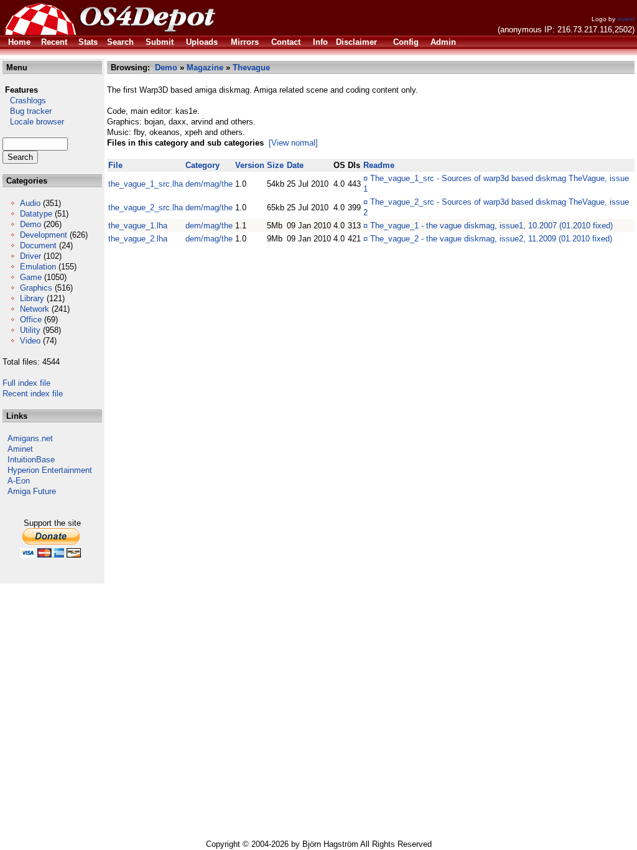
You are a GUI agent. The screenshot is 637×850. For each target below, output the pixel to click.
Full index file (26, 383)
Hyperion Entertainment (49, 470)
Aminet (20, 449)
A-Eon (18, 480)
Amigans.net (30, 438)
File (115, 165)
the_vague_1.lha (137, 225)
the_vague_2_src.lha (145, 207)
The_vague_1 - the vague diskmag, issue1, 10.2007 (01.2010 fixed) (491, 225)
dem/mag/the (209, 184)
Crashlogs (24, 100)
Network (34, 309)
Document (38, 245)
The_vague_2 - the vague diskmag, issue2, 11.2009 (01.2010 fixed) (491, 238)
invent (626, 19)
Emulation (38, 266)
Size (275, 165)
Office (31, 319)
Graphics (36, 287)
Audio (30, 203)
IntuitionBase (31, 459)
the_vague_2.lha (137, 238)
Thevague (251, 67)
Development (43, 235)
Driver (30, 256)
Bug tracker (27, 111)
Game (31, 277)
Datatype (36, 213)
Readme (378, 165)
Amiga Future (31, 491)
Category (202, 165)
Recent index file (32, 393)
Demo (30, 224)
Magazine (205, 67)
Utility (30, 330)
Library (32, 298)
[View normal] (293, 142)
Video (30, 340)
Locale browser (33, 121)
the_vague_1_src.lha (145, 184)
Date (295, 165)
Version (249, 165)
